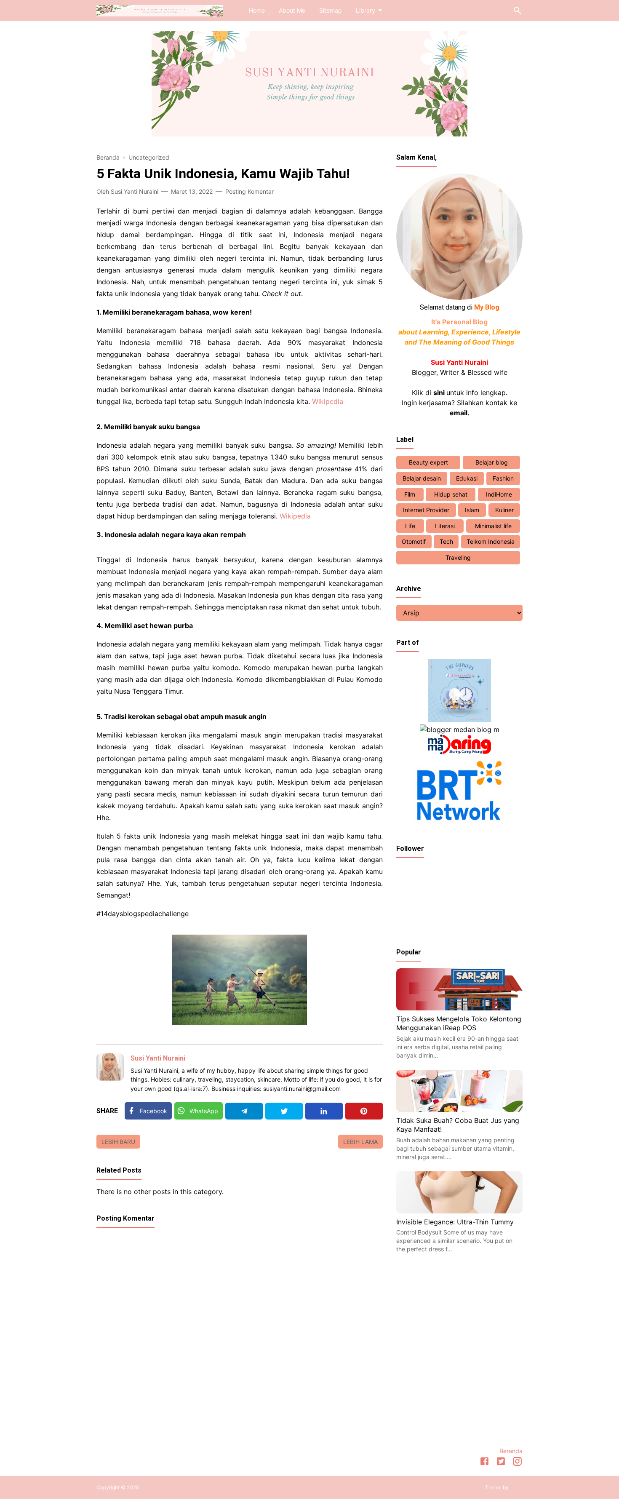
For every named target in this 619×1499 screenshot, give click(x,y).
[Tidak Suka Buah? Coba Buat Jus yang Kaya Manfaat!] (459, 1109)
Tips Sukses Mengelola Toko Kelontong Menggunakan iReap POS (458, 1023)
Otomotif (414, 541)
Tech (446, 541)
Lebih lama (360, 1141)
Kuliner (504, 509)
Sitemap (330, 10)
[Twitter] (284, 1111)
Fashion (503, 478)
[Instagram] (517, 1463)
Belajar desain (422, 478)
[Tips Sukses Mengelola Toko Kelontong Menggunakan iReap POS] (459, 1008)
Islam (472, 509)
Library (365, 10)
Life (410, 525)
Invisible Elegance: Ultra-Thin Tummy (455, 1222)
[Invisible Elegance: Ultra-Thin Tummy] (459, 1211)
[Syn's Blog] (159, 9)
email (458, 413)
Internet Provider (426, 509)
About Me (292, 10)
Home (257, 10)
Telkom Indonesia (491, 541)
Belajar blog (491, 462)
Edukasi (467, 478)
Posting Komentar (249, 191)
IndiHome (499, 494)
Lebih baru (118, 1141)
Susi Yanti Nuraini (158, 1058)
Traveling (458, 557)
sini (439, 392)
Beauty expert (428, 462)
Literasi (445, 525)
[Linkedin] (324, 1111)
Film (409, 494)
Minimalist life (493, 525)
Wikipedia (327, 401)
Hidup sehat (450, 494)
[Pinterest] (364, 1111)
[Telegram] (244, 1111)
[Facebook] (484, 1463)
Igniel (516, 1487)
